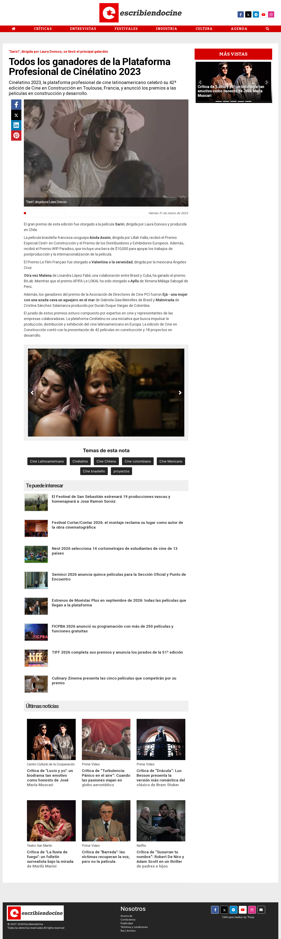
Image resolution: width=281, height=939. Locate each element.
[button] (32, 393)
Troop (250, 917)
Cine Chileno (106, 461)
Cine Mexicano (170, 461)
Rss (123, 930)
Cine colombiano (138, 461)
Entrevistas (83, 29)
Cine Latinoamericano (47, 461)
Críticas (43, 29)
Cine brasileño (94, 471)
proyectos (121, 471)
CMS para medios (232, 917)
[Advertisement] (233, 168)
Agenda (239, 29)
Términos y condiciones (134, 926)
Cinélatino (80, 461)
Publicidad (127, 923)
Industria (166, 29)
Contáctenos (128, 919)
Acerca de (126, 915)
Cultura (204, 29)
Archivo (131, 930)
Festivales (126, 29)
